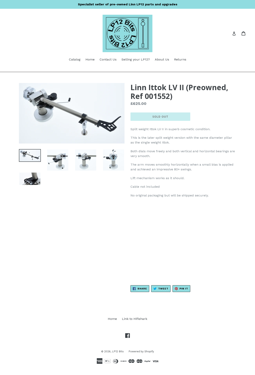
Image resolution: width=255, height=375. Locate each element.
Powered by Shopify (141, 351)
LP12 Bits (118, 351)
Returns (180, 59)
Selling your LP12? (136, 59)
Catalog (74, 59)
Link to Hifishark (134, 319)
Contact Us (108, 59)
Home (90, 59)
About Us (162, 59)
